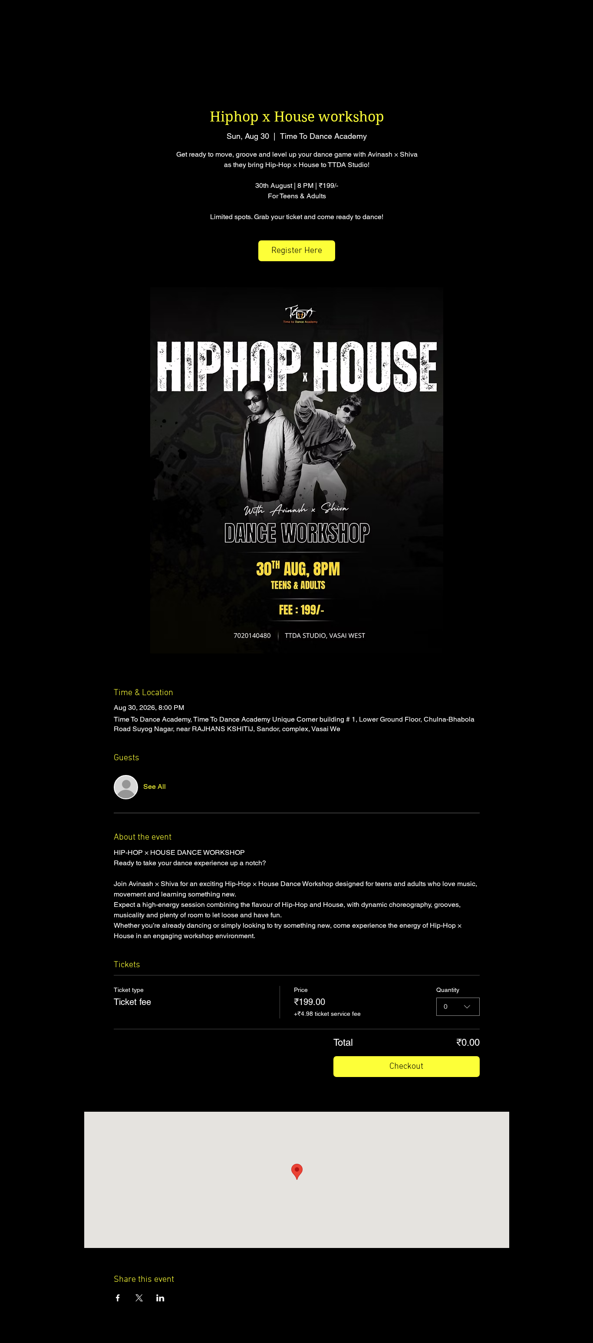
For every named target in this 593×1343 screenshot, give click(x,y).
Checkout (406, 1066)
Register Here (296, 251)
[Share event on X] (139, 1297)
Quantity (447, 989)
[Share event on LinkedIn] (160, 1297)
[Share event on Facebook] (118, 1297)
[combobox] (458, 1007)
